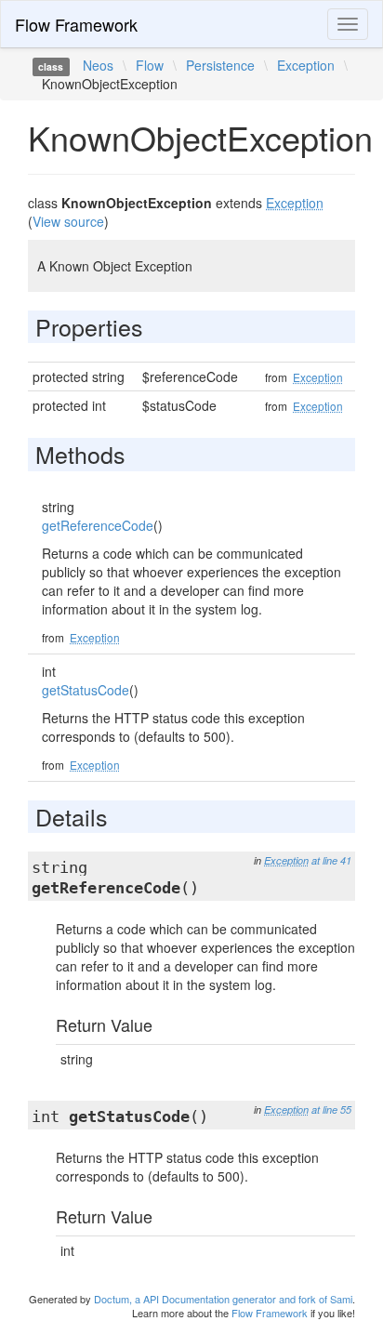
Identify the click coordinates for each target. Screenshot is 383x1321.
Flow (150, 65)
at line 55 (331, 1109)
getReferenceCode (97, 525)
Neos (98, 65)
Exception (306, 65)
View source (68, 221)
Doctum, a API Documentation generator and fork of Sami (223, 1298)
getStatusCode (85, 689)
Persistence (220, 65)
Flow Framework (76, 24)
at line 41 (331, 860)
